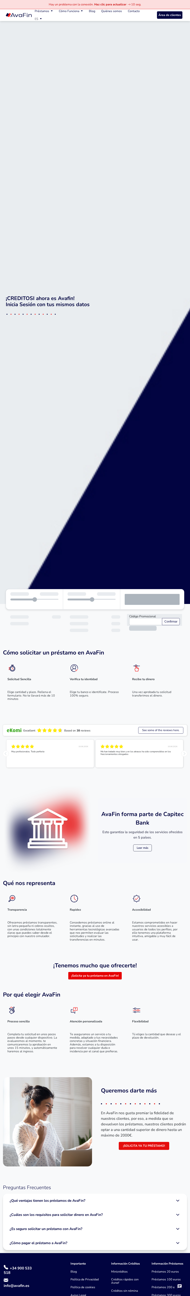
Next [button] (184, 753)
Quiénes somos (111, 11)
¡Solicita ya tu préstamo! (144, 1146)
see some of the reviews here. (160, 730)
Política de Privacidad (85, 1279)
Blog (92, 11)
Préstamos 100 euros (166, 1279)
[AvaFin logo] (19, 15)
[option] (50, 754)
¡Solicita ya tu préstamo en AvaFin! (95, 976)
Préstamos (42, 11)
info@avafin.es (16, 1285)
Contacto (134, 11)
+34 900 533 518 (18, 1270)
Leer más (142, 848)
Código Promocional (142, 616)
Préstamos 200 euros (166, 1287)
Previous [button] (6, 753)
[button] (95, 1201)
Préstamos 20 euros (165, 1271)
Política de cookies (83, 1287)
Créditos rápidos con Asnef (125, 1281)
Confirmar (170, 621)
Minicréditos (119, 1271)
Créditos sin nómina (124, 1290)
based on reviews (77, 730)
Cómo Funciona (69, 11)
